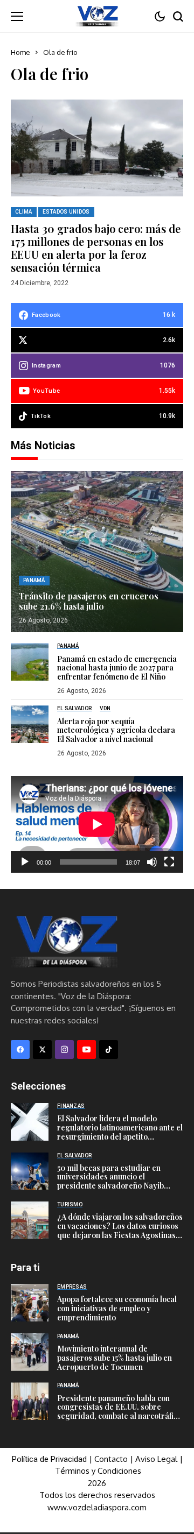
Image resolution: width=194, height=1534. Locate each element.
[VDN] (97, 16)
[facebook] (20, 1049)
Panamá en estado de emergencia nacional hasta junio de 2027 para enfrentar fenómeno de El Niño (117, 668)
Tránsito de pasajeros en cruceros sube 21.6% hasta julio (88, 601)
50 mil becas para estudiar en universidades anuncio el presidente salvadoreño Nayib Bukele (110, 1181)
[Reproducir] (24, 862)
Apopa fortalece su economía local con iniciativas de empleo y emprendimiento (117, 1308)
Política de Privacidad (49, 1459)
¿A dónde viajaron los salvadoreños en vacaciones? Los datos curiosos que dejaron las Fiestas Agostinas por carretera (120, 1230)
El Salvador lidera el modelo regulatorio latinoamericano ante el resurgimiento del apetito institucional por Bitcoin (120, 1131)
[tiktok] (108, 1049)
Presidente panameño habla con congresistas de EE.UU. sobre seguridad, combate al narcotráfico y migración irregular (119, 1411)
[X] (42, 1049)
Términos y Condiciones (98, 1471)
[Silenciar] (152, 862)
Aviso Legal (156, 1459)
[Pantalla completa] (169, 862)
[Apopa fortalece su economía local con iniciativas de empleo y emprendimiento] (29, 1302)
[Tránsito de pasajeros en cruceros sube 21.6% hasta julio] (97, 551)
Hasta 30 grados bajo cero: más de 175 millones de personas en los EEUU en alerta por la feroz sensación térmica (96, 247)
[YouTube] (86, 1049)
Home (20, 52)
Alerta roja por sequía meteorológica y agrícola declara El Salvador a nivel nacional (116, 730)
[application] (97, 824)
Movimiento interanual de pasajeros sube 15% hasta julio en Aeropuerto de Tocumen (114, 1358)
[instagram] (64, 1049)
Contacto (112, 1459)
